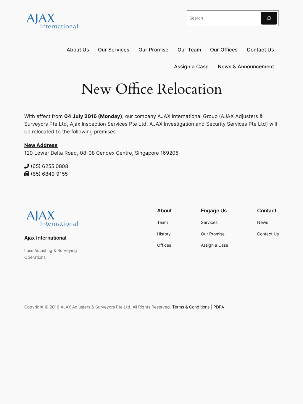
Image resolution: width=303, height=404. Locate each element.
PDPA (218, 306)
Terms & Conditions (190, 306)
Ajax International (45, 238)
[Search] (269, 18)
